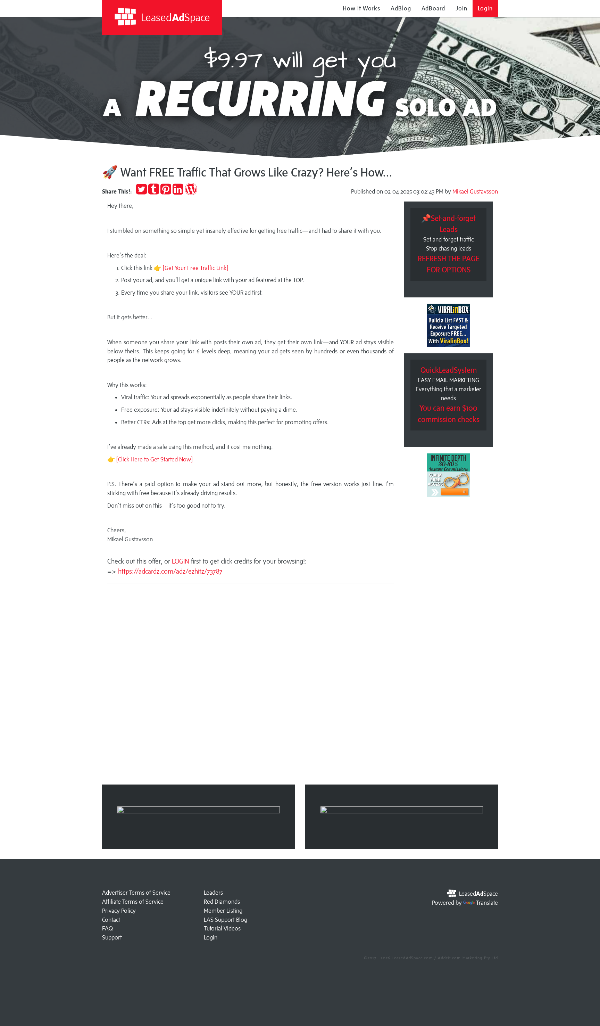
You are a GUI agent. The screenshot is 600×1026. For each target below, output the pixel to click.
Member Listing (223, 910)
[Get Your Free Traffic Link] (195, 267)
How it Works (361, 8)
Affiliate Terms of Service (133, 901)
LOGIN (181, 561)
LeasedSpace (174, 17)
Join (461, 8)
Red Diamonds (222, 901)
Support (112, 937)
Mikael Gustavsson (475, 191)
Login (485, 8)
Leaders (213, 892)
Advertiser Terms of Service (136, 892)
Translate (487, 902)
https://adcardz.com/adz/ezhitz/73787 (170, 571)
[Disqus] (250, 686)
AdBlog (401, 8)
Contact (111, 919)
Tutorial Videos (222, 928)
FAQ (107, 928)
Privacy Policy (119, 910)
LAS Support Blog (225, 919)
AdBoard (433, 8)
